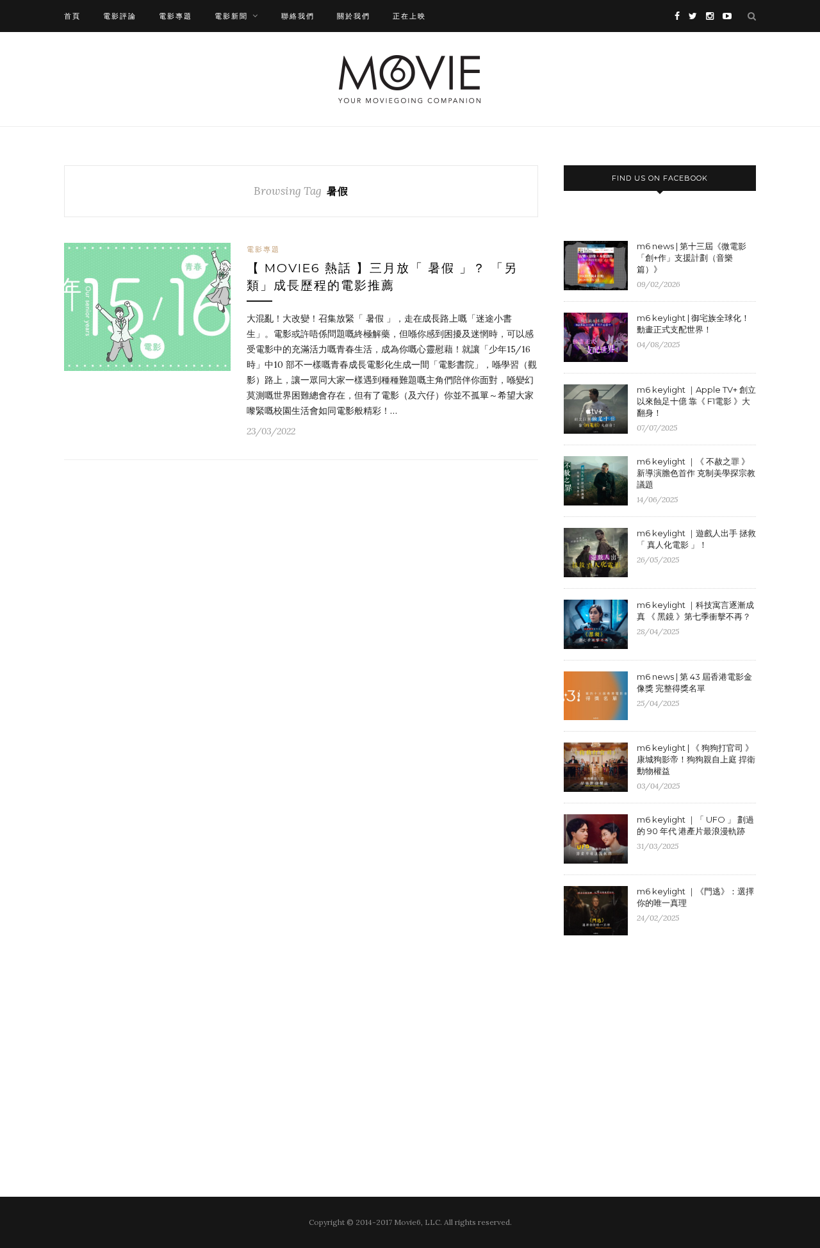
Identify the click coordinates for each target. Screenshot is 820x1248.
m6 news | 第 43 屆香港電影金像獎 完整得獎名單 (694, 682)
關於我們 (353, 16)
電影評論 (119, 16)
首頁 (72, 16)
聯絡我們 (298, 16)
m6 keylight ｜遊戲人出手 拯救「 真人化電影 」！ (696, 539)
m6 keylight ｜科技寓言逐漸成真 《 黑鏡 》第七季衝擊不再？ (695, 610)
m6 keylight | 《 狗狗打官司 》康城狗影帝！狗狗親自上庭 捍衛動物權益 (696, 759)
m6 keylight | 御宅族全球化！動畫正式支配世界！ (693, 323)
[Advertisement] (671, 1050)
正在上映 (409, 16)
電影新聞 (231, 16)
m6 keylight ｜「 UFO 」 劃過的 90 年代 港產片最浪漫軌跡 (695, 825)
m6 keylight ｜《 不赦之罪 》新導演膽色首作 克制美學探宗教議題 (696, 472)
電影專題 (175, 16)
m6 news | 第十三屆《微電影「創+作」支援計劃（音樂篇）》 (691, 257)
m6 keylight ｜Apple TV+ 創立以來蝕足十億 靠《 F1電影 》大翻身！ (696, 401)
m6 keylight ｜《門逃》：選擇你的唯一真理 (695, 897)
